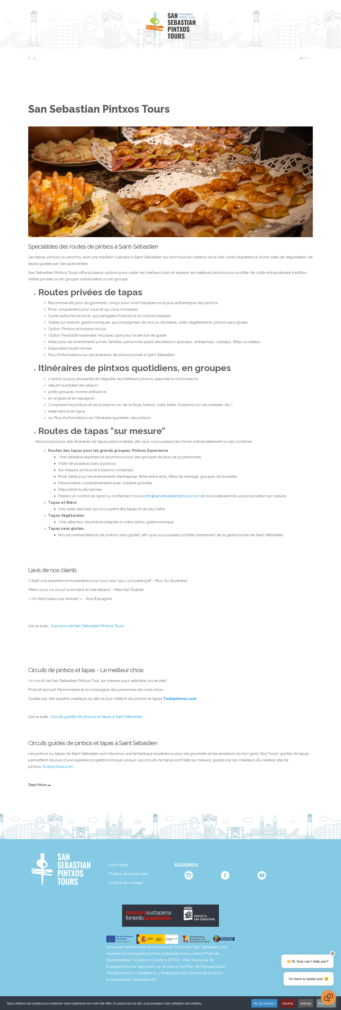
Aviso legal (118, 865)
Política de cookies (126, 883)
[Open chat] (328, 997)
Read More (37, 785)
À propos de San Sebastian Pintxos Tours (87, 626)
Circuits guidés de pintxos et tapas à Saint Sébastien (96, 716)
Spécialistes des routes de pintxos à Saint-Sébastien (93, 246)
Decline (288, 1003)
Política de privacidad (128, 874)
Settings (305, 1003)
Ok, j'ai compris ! (264, 1003)
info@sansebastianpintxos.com (172, 496)
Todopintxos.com (57, 766)
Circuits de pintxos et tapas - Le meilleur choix (86, 670)
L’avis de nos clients (52, 570)
